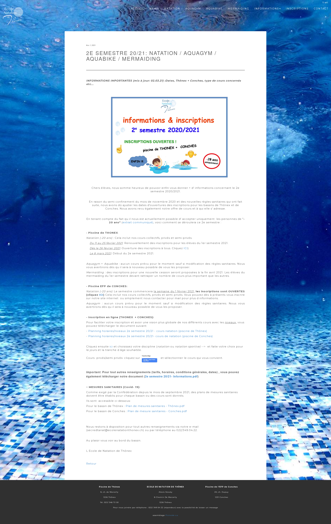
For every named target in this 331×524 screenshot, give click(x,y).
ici (111, 346)
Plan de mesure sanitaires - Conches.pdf (157, 411)
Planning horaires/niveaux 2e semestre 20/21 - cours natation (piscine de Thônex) (147, 331)
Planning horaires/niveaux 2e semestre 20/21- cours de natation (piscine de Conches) (150, 336)
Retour (91, 463)
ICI (186, 248)
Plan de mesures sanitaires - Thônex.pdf (155, 406)
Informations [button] (266, 8)
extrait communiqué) (138, 222)
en (326, 2)
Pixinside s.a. (172, 515)
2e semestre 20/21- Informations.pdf (171, 376)
